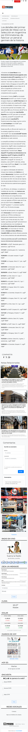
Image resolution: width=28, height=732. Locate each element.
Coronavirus (5, 16)
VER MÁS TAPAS (14, 659)
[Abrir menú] (2, 13)
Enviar (20, 471)
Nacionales (5, 18)
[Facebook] (21, 1)
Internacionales (14, 18)
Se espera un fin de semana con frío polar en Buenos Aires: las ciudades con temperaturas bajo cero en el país (14, 432)
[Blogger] (26, 1)
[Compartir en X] (6, 357)
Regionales (14, 16)
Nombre (5, 450)
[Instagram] (24, 1)
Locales (4, 20)
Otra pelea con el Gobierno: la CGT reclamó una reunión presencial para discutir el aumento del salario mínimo (13, 381)
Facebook (14, 534)
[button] (13, 1)
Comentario (6, 456)
